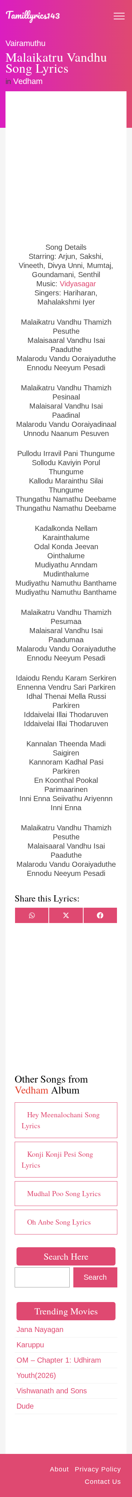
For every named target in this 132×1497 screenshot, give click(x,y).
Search (95, 1277)
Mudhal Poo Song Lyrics (64, 1193)
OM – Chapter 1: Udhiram (58, 1360)
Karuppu (30, 1345)
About (59, 1469)
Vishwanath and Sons (51, 1391)
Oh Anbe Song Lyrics (59, 1222)
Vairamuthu (25, 43)
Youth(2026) (36, 1375)
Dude (25, 1406)
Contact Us (103, 1481)
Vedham (28, 81)
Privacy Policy (98, 1469)
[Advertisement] (66, 166)
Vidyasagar (78, 284)
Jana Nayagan (39, 1329)
